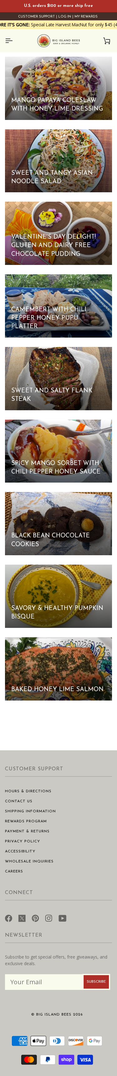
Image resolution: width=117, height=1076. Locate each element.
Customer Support (36, 16)
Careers (14, 871)
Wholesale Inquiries (29, 861)
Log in (64, 16)
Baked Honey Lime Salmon (57, 689)
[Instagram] (48, 917)
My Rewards (86, 16)
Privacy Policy (22, 841)
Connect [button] (19, 892)
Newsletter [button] (23, 935)
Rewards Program (26, 821)
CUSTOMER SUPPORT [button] (34, 769)
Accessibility (20, 851)
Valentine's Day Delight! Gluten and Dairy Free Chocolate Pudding (53, 245)
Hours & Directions (28, 791)
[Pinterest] (35, 917)
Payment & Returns (27, 831)
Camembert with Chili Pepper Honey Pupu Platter (48, 318)
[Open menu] (14, 40)
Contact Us (18, 801)
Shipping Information (30, 811)
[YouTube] (62, 917)
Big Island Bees (53, 1015)
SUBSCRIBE (96, 982)
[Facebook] (8, 917)
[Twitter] (22, 917)
